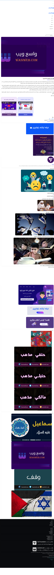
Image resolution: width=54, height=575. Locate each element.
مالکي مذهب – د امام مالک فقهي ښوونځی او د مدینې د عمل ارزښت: (44, 410)
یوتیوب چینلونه (51, 524)
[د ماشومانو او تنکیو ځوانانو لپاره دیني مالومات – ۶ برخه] (34, 264)
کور (52, 15)
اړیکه (52, 20)
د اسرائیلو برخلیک (50, 517)
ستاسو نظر (51, 530)
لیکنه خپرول (51, 26)
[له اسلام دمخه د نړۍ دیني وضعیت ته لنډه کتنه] (41, 346)
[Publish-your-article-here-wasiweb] (36, 304)
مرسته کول (51, 523)
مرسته (52, 24)
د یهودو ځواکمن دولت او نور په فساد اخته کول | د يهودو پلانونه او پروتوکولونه (44, 236)
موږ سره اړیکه (51, 522)
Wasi (53, 556)
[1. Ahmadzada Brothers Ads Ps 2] (43, 155)
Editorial (48, 79)
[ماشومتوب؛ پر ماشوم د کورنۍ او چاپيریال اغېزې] (53, 197)
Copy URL (46, 120)
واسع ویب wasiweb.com (50, 537)
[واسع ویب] (51, 8)
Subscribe (25, 114)
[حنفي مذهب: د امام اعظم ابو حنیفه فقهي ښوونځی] (33, 367)
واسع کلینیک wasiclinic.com (50, 538)
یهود (49, 118)
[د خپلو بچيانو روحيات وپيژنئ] (37, 191)
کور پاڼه (52, 520)
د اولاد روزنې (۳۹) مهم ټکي (50, 196)
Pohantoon (52, 557)
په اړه (52, 22)
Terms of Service (51, 531)
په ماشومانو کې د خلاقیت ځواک (50, 212)
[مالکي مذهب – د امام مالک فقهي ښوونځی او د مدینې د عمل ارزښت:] (33, 410)
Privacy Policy (51, 532)
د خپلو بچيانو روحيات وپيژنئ (50, 193)
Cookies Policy (51, 533)
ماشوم (52, 118)
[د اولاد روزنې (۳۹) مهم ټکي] (53, 194)
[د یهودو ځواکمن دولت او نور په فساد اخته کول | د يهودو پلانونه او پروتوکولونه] (34, 235)
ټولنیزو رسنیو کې (51, 525)
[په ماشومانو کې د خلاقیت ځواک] (45, 210)
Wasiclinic (50, 557)
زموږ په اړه (52, 521)
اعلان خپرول (51, 28)
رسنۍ (52, 18)
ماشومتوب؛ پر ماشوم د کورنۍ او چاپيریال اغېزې (48, 198)
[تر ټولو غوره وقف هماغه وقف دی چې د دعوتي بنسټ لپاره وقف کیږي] (33, 490)
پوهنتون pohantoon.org (50, 539)
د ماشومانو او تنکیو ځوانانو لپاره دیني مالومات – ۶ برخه (47, 265)
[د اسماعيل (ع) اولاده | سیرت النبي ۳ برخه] (31, 441)
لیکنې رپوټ (51, 529)
